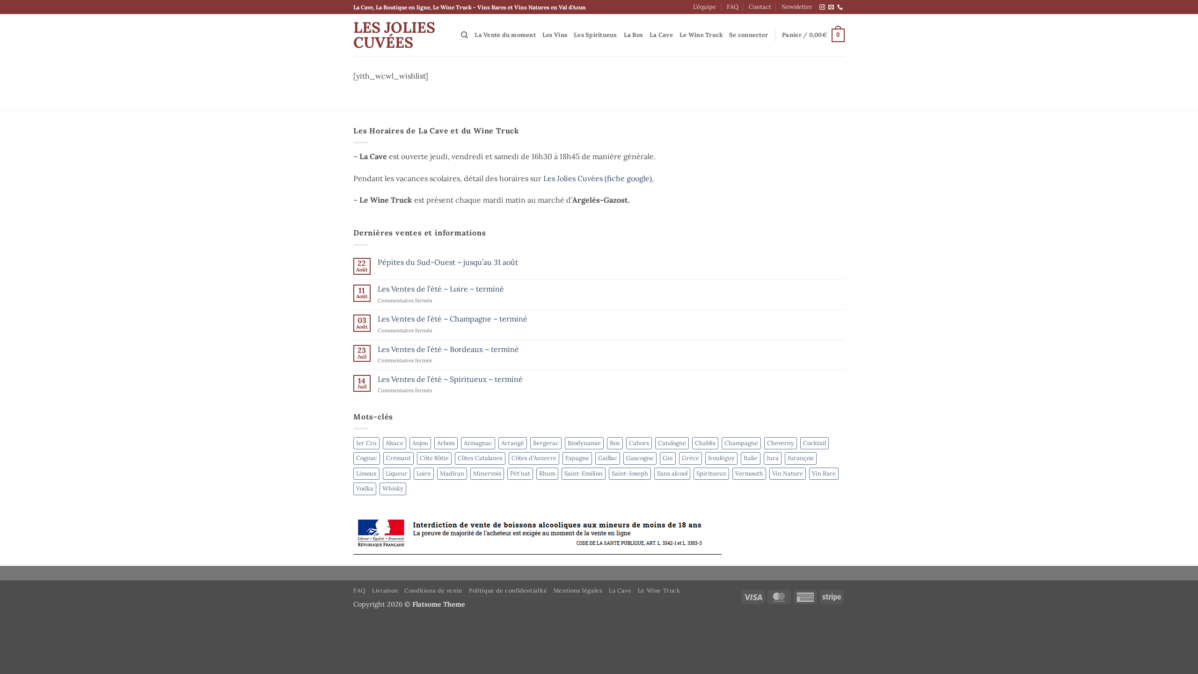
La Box (633, 35)
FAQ (732, 7)
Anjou (420, 443)
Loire (423, 473)
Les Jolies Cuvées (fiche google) (597, 178)
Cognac (366, 458)
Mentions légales (578, 590)
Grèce (690, 458)
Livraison (385, 590)
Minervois (487, 473)
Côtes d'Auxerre (533, 458)
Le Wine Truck (701, 35)
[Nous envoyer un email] (831, 7)
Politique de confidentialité (508, 590)
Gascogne (640, 458)
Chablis (705, 443)
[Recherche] (464, 35)
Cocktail (814, 443)
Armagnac (478, 443)
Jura (773, 458)
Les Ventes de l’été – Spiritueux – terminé (450, 379)
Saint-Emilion (583, 473)
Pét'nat (520, 473)
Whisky (392, 488)
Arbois (446, 443)
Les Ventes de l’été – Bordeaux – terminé (448, 349)
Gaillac (607, 458)
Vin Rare (824, 473)
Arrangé (512, 443)
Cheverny (780, 443)
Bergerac (546, 443)
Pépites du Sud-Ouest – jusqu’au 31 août (448, 262)
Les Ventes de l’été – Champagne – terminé (452, 319)
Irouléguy (721, 458)
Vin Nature (787, 473)
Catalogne (672, 443)
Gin (668, 458)
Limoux (366, 473)
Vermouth (749, 473)
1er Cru (366, 443)
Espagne (577, 458)
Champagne (741, 443)
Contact (760, 7)
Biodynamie (584, 443)
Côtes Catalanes (480, 458)
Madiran (452, 473)
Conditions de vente (433, 590)
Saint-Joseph (630, 473)
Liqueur (397, 473)
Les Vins (554, 35)
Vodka (364, 488)
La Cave (661, 35)
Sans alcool (672, 473)
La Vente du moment (505, 35)
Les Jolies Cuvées (394, 35)
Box (615, 443)
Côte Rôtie (434, 458)
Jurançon (801, 458)
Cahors (639, 443)
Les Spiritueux (595, 35)
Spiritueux (711, 473)
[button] (748, 35)
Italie (751, 458)
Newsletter (797, 7)
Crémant (398, 458)
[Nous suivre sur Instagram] (822, 7)
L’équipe (704, 7)
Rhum (547, 473)
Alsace (394, 443)
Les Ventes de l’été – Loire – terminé (441, 289)
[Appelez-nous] (840, 7)
